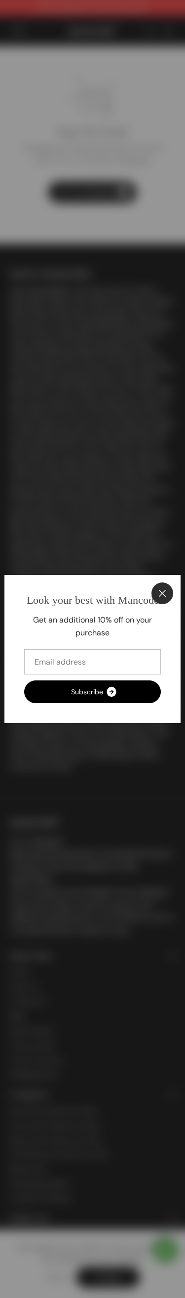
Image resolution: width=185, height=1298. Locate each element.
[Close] (162, 593)
